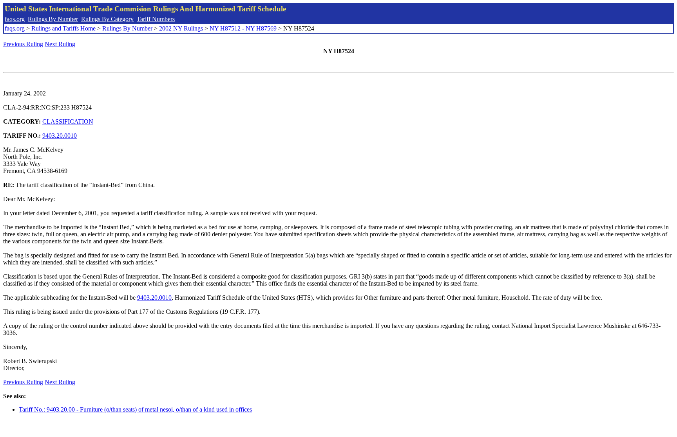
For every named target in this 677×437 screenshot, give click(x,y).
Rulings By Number (53, 19)
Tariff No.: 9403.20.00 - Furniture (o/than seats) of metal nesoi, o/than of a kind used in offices (135, 409)
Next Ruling (60, 44)
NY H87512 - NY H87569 (243, 28)
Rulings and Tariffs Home (63, 28)
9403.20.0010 (59, 135)
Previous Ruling (23, 44)
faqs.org (15, 19)
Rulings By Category (107, 19)
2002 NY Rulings (181, 28)
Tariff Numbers (156, 19)
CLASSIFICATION (67, 121)
